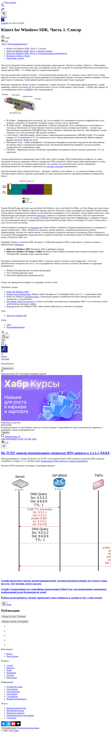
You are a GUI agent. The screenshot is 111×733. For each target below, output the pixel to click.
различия (34, 227)
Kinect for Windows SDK (17, 292)
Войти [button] (4, 17)
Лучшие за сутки (9, 617)
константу (41, 215)
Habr (16, 730)
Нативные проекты (15, 713)
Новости (10, 668)
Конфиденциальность (16, 699)
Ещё (9, 604)
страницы (18, 244)
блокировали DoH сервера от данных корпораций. (64, 461)
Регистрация (12, 656)
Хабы (9, 670)
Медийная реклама (15, 710)
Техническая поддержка (28, 728)
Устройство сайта (14, 687)
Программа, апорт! (15, 58)
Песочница (11, 677)
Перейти (5, 433)
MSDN (29, 89)
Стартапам (11, 718)
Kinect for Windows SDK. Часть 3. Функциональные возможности (36, 53)
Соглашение (12, 696)
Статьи (9, 665)
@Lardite (5, 359)
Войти (9, 654)
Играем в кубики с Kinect (18, 56)
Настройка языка (9, 728)
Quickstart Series (31, 296)
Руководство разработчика (18, 294)
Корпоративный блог (16, 708)
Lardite (4, 23)
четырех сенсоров (55, 166)
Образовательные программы (20, 715)
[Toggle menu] (2, 3)
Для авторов (12, 689)
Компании (11, 673)
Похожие (21, 617)
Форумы (10, 306)
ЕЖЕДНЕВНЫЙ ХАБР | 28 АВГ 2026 (18, 439)
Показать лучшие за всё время (15, 622)
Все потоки (10, 2)
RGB (26, 140)
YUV (35, 140)
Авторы (10, 675)
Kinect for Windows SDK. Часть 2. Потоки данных (29, 51)
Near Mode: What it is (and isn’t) (20, 301)
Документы (11, 694)
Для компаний (13, 691)
